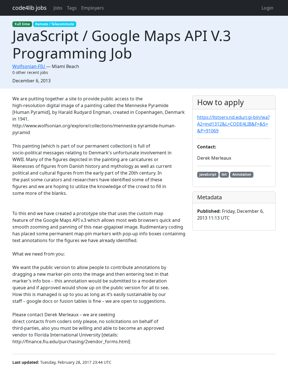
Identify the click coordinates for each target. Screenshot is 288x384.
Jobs (57, 8)
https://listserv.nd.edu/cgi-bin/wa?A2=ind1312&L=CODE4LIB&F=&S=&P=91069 (233, 124)
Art (224, 174)
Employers (92, 8)
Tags (72, 8)
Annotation (241, 174)
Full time (22, 24)
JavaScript (207, 174)
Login (267, 8)
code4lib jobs (29, 8)
